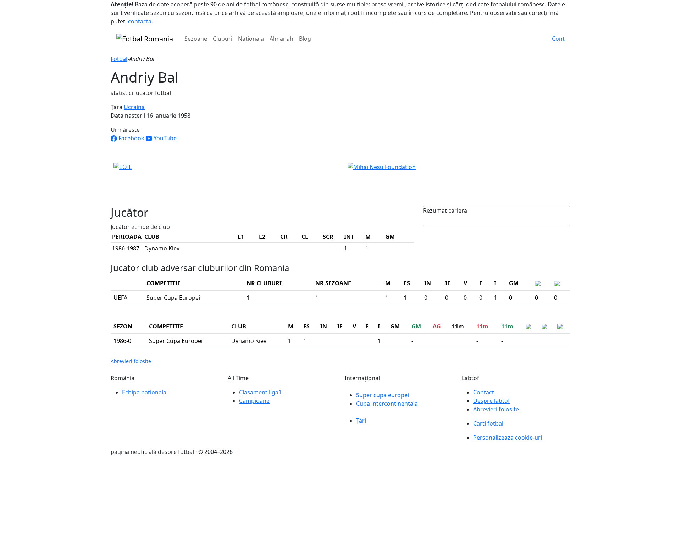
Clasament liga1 (260, 392)
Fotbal (119, 59)
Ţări (361, 420)
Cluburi (222, 39)
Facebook (131, 138)
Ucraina (134, 107)
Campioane (254, 401)
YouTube (164, 138)
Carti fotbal (488, 423)
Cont (558, 39)
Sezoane (195, 39)
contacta (139, 21)
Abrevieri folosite (131, 361)
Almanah (281, 39)
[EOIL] (123, 166)
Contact (483, 392)
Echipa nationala (144, 392)
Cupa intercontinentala (387, 403)
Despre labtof (491, 401)
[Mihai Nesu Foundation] (382, 166)
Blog (305, 39)
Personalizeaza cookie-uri (507, 437)
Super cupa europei (382, 395)
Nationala (251, 39)
